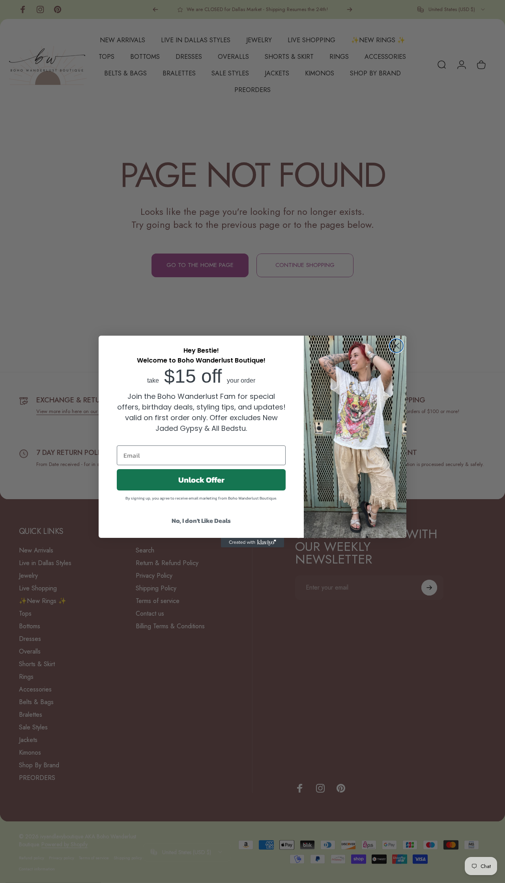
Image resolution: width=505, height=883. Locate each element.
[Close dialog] (396, 346)
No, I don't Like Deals (201, 520)
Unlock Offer (201, 480)
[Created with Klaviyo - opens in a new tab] (252, 542)
